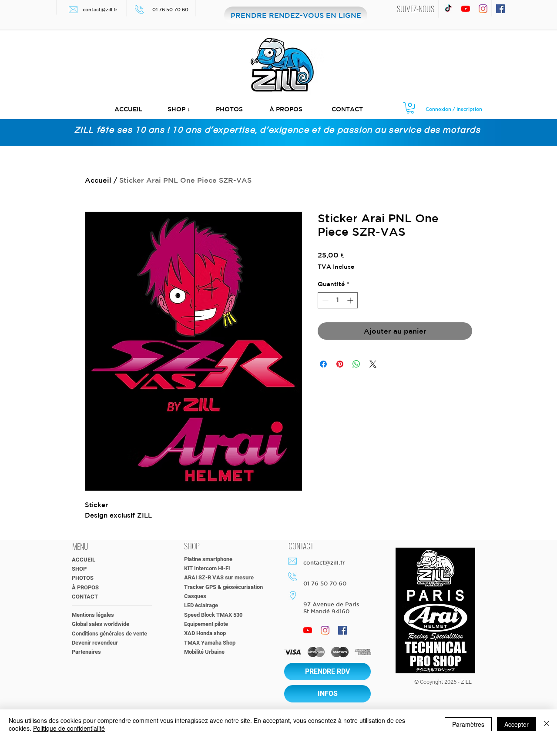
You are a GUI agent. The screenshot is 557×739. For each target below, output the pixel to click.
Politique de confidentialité (69, 728)
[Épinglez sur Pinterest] (340, 364)
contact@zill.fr (100, 9)
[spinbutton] (338, 300)
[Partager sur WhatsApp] (356, 364)
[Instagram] (483, 8)
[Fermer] (546, 724)
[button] (179, 109)
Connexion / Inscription (454, 109)
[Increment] (351, 300)
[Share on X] (373, 364)
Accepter (516, 724)
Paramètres (468, 724)
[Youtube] (465, 8)
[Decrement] (324, 300)
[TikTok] (448, 8)
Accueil (98, 180)
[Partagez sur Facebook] (323, 364)
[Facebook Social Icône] (500, 8)
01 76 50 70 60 (171, 9)
